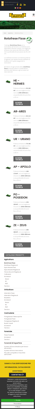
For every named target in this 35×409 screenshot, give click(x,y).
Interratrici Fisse (9, 293)
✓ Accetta (17, 400)
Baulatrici (7, 298)
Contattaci (16, 374)
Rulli (6, 283)
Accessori (7, 276)
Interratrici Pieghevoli (11, 295)
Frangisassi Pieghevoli (11, 321)
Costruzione (9, 313)
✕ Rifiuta (17, 407)
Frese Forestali (9, 335)
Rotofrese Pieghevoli (11, 265)
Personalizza (17, 403)
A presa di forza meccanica (13, 350)
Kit (6, 281)
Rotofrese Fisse (9, 263)
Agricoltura (10, 33)
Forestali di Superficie (13, 343)
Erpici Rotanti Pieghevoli (12, 270)
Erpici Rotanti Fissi (10, 267)
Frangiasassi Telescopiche (13, 317)
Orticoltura (8, 289)
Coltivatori (7, 274)
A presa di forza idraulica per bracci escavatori (16, 347)
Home (5, 33)
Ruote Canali (8, 323)
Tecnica (6, 286)
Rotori (7, 279)
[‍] (17, 4)
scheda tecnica (19, 103)
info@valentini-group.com (11, 2)
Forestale (8, 331)
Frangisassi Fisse (9, 319)
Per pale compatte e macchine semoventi (14, 353)
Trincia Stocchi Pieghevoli (12, 272)
